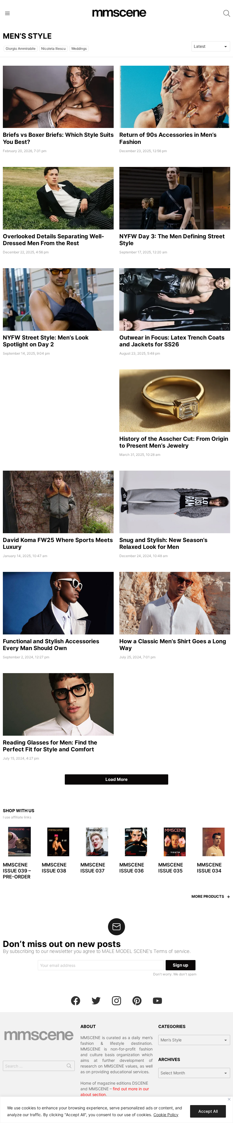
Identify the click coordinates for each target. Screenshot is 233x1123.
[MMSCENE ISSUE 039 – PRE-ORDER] (19, 842)
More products (208, 896)
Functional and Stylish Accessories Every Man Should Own (51, 645)
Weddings (79, 48)
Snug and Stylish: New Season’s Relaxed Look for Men (163, 543)
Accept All (208, 1111)
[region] (116, 1110)
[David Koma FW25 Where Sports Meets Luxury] (58, 502)
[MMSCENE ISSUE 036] (136, 842)
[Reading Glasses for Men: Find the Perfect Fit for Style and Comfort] (58, 704)
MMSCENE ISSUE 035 (170, 868)
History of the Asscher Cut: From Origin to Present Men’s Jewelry (173, 442)
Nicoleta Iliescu (53, 48)
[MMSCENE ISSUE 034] (213, 842)
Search (69, 1067)
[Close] (229, 1099)
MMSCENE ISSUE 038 (54, 868)
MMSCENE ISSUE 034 (209, 868)
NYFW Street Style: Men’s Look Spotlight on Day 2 (46, 341)
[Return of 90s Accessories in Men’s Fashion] (174, 97)
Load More (116, 779)
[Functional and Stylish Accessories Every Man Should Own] (58, 603)
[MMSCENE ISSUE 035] (175, 842)
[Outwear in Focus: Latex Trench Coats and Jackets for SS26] (174, 299)
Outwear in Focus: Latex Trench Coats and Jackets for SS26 (171, 341)
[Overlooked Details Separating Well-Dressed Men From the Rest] (58, 198)
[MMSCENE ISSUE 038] (58, 842)
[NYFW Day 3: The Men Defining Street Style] (174, 198)
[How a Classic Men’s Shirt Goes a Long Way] (174, 603)
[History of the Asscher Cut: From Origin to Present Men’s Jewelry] (174, 400)
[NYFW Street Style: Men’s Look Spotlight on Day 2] (58, 299)
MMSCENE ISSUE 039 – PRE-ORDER (17, 871)
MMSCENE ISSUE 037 (92, 868)
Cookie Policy (165, 1114)
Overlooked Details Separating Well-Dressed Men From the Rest (53, 240)
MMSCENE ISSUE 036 (131, 868)
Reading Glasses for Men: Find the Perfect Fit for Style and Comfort (50, 746)
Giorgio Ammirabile (21, 48)
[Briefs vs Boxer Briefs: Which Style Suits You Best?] (58, 97)
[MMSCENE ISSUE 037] (97, 842)
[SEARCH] (226, 13)
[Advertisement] (58, 409)
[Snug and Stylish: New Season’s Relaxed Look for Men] (174, 502)
